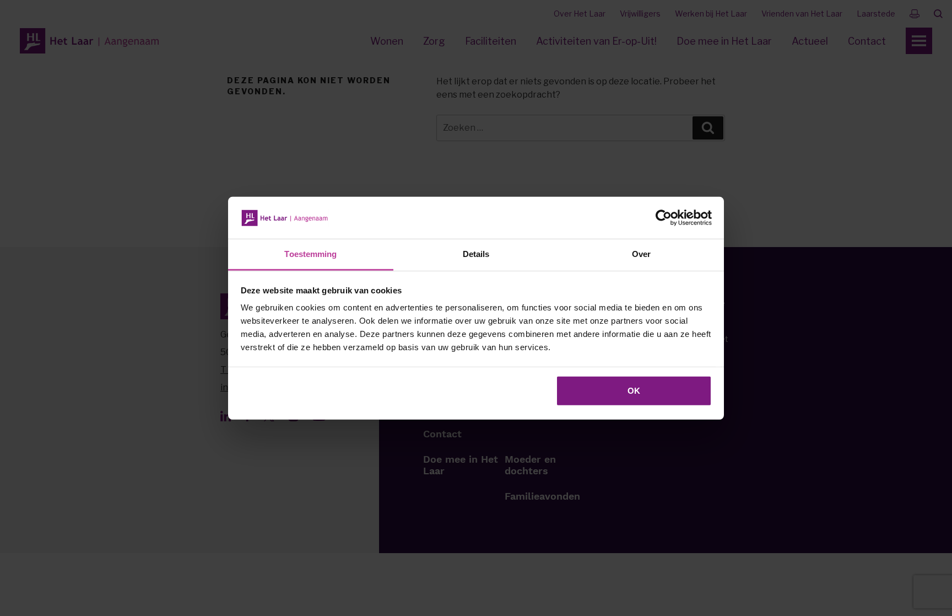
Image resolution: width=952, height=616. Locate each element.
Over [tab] (641, 254)
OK (634, 390)
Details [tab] (476, 254)
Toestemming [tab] (310, 254)
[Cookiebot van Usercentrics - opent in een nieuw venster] (663, 218)
